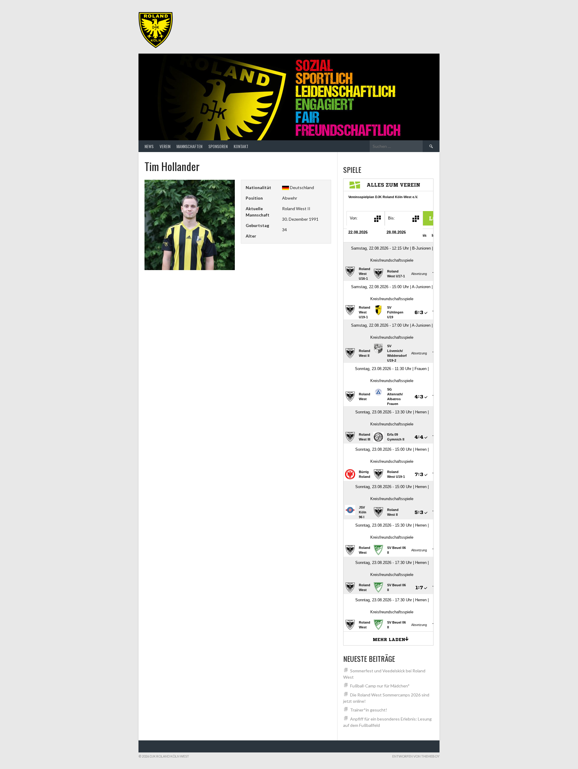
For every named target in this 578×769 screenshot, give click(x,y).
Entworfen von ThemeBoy (416, 756)
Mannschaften (189, 146)
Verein (165, 146)
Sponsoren (218, 146)
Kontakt (241, 146)
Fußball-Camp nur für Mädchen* (380, 685)
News (149, 146)
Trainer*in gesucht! (368, 709)
